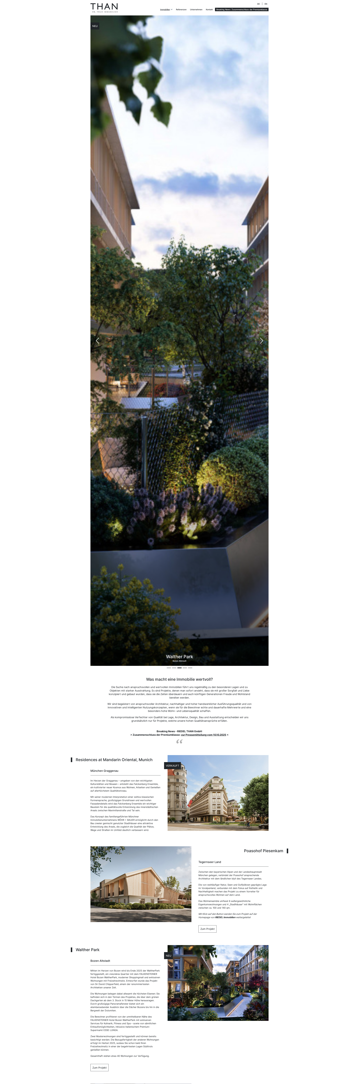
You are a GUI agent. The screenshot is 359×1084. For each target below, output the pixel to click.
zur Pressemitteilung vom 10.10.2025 (203, 734)
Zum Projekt (207, 928)
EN (266, 4)
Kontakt (209, 9)
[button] (262, 340)
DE (258, 4)
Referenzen (181, 9)
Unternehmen (196, 9)
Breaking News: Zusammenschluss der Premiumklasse (241, 9)
